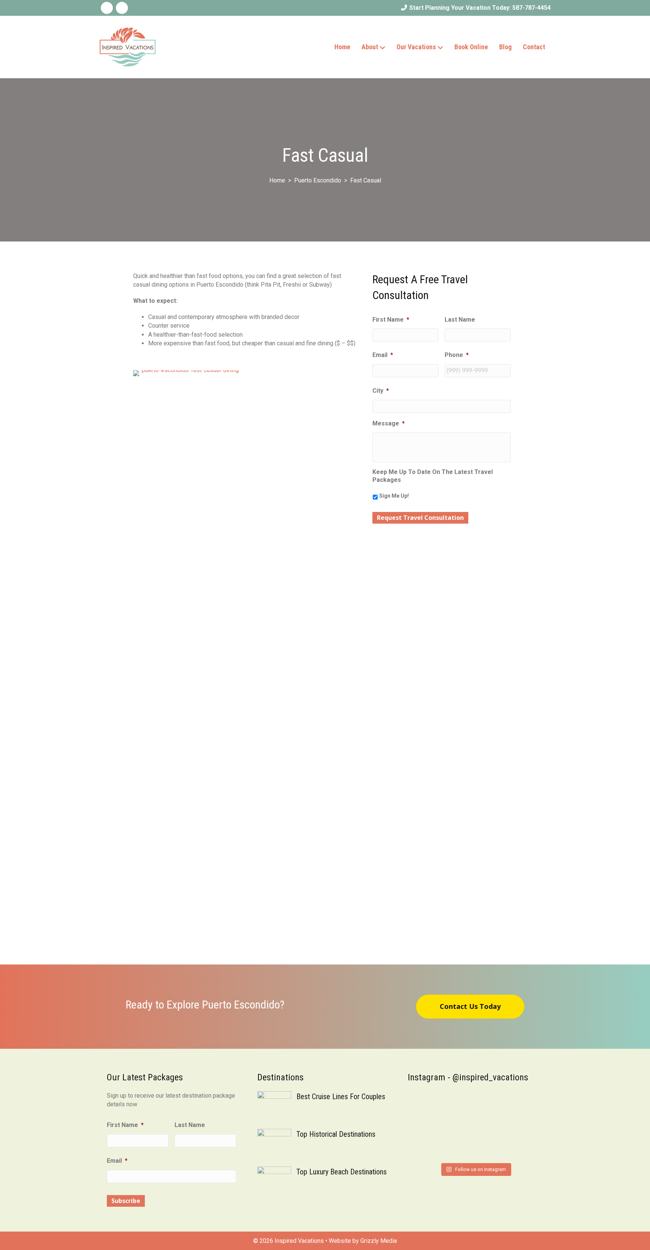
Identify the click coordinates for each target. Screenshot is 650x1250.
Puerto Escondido (317, 180)
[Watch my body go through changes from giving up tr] (512, 1139)
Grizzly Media (378, 1240)
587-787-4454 (531, 7)
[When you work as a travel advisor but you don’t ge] (439, 1105)
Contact (534, 47)
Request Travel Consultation (420, 517)
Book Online (471, 47)
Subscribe (125, 1201)
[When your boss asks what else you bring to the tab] (512, 1105)
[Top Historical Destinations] (274, 1145)
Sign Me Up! (394, 496)
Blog (505, 47)
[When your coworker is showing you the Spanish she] (439, 1139)
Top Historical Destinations (335, 1134)
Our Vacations (416, 47)
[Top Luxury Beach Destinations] (274, 1182)
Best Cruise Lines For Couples (340, 1096)
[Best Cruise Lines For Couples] (274, 1107)
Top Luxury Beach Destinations (341, 1171)
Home (342, 47)
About (369, 47)
